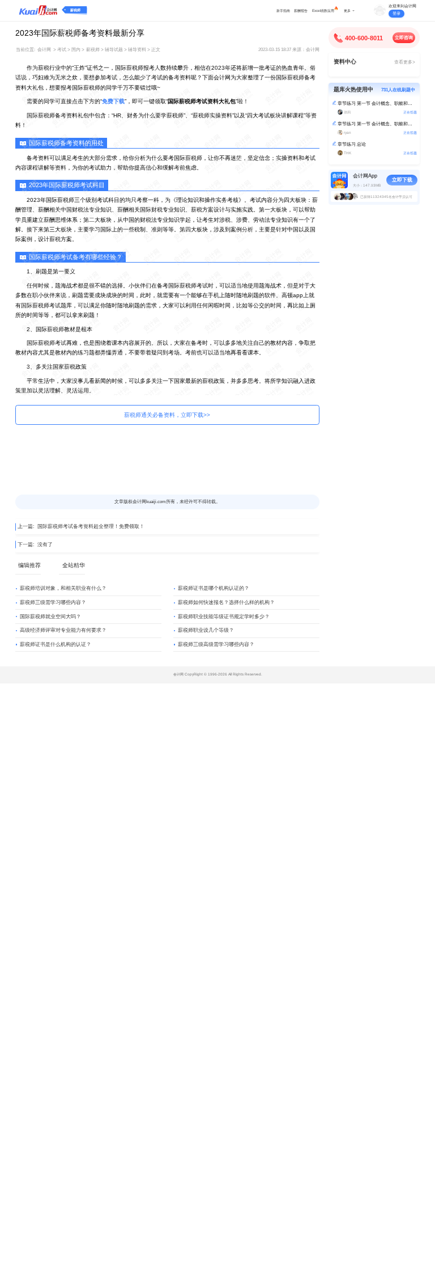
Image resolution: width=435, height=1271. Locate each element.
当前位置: (25, 49)
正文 (155, 49)
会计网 (44, 49)
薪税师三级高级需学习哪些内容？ (216, 644)
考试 (61, 49)
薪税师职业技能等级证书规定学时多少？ (224, 616)
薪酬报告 (301, 10)
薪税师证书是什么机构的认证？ (55, 644)
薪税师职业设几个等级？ (206, 630)
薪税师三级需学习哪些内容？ (53, 602)
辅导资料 (137, 49)
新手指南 (283, 10)
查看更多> (404, 62)
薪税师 (75, 10)
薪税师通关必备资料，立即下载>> (167, 415)
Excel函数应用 (323, 10)
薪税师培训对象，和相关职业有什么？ (63, 588)
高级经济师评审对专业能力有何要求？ (63, 630)
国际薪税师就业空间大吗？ (50, 616)
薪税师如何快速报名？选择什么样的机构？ (226, 602)
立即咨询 (404, 37)
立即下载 (402, 180)
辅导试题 (114, 49)
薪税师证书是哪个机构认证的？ (213, 588)
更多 (347, 10)
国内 (75, 49)
